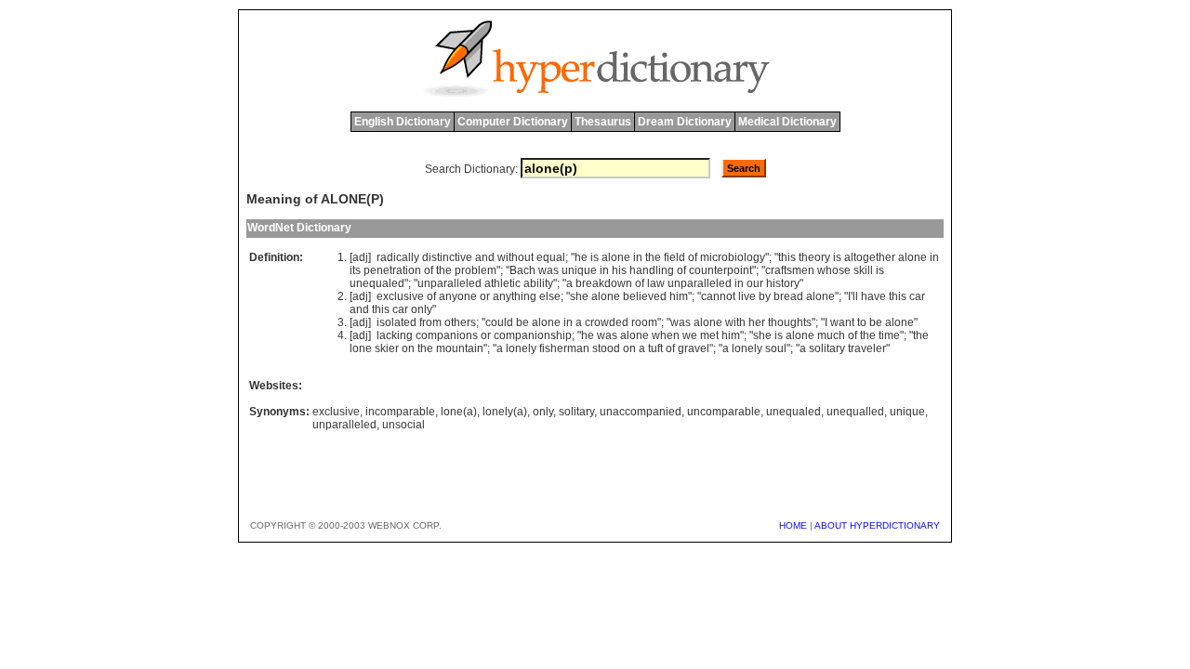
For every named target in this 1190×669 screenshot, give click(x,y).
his (619, 270)
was (548, 270)
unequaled (377, 283)
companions (447, 335)
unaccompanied (640, 411)
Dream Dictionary (685, 121)
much (831, 335)
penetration (392, 270)
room (644, 322)
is (594, 257)
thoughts (790, 322)
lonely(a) (505, 411)
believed (645, 296)
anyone (458, 296)
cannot (718, 296)
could (499, 322)
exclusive (400, 296)
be (522, 322)
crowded (606, 322)
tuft (655, 348)
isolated (396, 322)
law (656, 283)
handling (651, 270)
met (709, 335)
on (408, 348)
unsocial (403, 424)
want (842, 322)
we (689, 335)
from (430, 322)
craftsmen (789, 270)
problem (475, 270)
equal (550, 257)
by (765, 296)
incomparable (400, 411)
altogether (869, 257)
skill (863, 270)
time (889, 335)
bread (788, 296)
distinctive (447, 257)
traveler (867, 348)
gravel (693, 348)
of (692, 257)
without (515, 257)
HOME (793, 525)
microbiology (732, 257)
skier (387, 348)
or (485, 296)
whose (834, 270)
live (747, 296)
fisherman (564, 348)
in (637, 257)
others (460, 322)
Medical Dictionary (787, 121)
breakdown (603, 283)
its (355, 270)
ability (538, 283)
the (653, 257)
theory (814, 257)
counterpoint (720, 270)
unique (579, 270)
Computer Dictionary (512, 121)
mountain (459, 348)
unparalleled (449, 283)
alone (616, 257)
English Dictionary (402, 121)
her (756, 322)
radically (398, 257)
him (678, 296)
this (787, 257)
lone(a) (459, 411)
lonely (521, 348)
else (550, 296)
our (755, 283)
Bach (522, 270)
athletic (502, 283)
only (421, 309)
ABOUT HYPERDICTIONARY (877, 525)
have (873, 296)
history (783, 283)
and (485, 257)
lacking (395, 335)
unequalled (855, 411)
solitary (827, 348)
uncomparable (723, 411)
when (666, 335)
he (581, 257)
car (917, 296)
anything (514, 296)
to (861, 322)
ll (855, 296)
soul (776, 348)
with (735, 322)
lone (361, 348)
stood (606, 348)
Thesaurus (603, 121)
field (674, 257)
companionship (533, 335)
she (579, 296)
